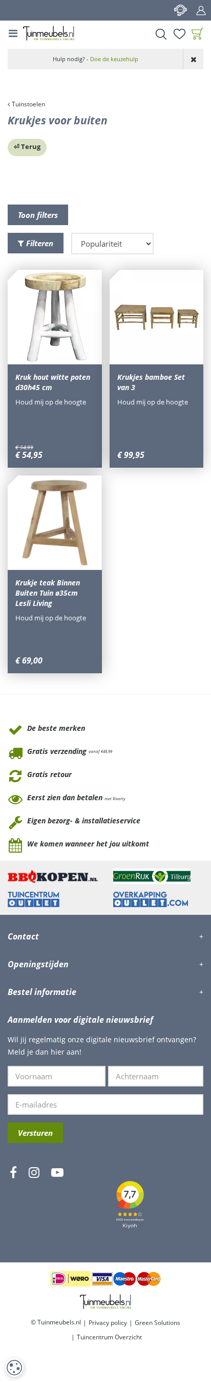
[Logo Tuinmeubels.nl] (48, 33)
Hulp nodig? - (95, 59)
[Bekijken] (197, 34)
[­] (13, 1202)
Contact (180, 10)
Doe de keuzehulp (114, 59)
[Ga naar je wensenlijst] (179, 34)
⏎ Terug (27, 146)
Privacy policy (108, 1322)
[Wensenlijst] (179, 34)
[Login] (201, 10)
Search (161, 34)
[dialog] (14, 1367)
